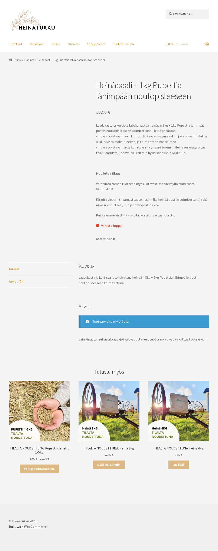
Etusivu (18, 60)
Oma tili (74, 44)
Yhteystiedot (96, 44)
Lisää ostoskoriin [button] (108, 464)
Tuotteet (15, 44)
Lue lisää (179, 464)
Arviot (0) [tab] (16, 281)
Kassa (56, 44)
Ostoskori (37, 44)
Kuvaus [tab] (14, 269)
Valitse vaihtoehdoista (39, 469)
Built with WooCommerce (28, 526)
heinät (30, 60)
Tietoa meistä (123, 44)
